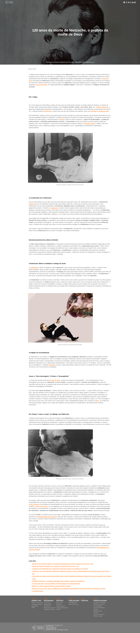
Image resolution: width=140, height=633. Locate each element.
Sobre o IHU (36, 600)
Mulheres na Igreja (97, 616)
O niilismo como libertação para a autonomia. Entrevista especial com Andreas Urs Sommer (60, 569)
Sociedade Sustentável (49, 609)
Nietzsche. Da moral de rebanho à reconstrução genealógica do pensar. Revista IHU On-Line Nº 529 (62, 564)
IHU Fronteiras (47, 606)
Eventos (84, 600)
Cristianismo (54, 208)
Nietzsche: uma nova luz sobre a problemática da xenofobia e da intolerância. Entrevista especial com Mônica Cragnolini (68, 588)
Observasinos (47, 602)
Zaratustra (52, 365)
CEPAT (33, 607)
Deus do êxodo (34, 504)
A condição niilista (37, 591)
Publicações (74, 600)
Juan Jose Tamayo (41, 85)
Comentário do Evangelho (99, 602)
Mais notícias (59, 602)
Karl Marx (94, 111)
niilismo (62, 119)
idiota (97, 401)
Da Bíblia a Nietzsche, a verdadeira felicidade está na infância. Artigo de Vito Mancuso (58, 581)
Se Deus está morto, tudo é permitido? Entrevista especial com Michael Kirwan (56, 583)
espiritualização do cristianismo (47, 517)
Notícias (59, 600)
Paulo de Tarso (55, 380)
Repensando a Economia (50, 607)
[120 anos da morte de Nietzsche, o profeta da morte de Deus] (135, 2)
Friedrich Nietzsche (102, 107)
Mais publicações (73, 602)
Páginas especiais (60, 606)
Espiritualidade (100, 600)
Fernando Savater (89, 123)
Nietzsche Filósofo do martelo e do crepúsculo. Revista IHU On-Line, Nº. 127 (55, 566)
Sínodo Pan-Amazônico (99, 614)
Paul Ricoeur (47, 111)
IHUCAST (58, 609)
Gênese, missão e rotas (37, 602)
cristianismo (34, 267)
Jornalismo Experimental (62, 607)
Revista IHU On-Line (73, 604)
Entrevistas (59, 604)
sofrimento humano (41, 506)
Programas (49, 600)
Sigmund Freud (104, 111)
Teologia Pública (48, 604)
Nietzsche (32, 204)
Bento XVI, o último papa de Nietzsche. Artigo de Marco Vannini (51, 586)
